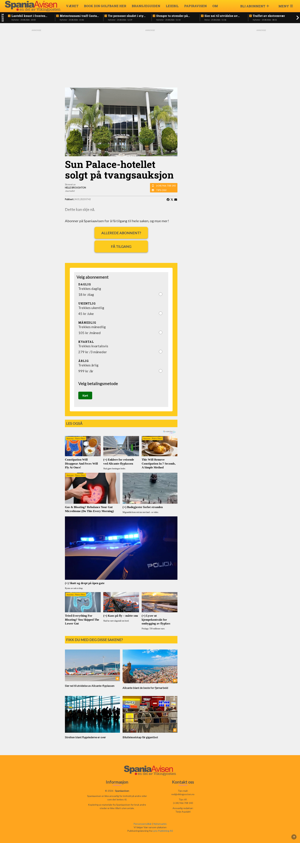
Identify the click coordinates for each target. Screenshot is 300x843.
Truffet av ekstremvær (269, 16)
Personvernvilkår (143, 823)
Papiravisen (195, 6)
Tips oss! (161, 190)
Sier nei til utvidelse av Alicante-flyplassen (221, 16)
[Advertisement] (36, 84)
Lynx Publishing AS (163, 830)
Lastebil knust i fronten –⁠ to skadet (28, 16)
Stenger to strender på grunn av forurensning (172, 16)
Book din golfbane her (105, 6)
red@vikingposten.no (182, 794)
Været (72, 6)
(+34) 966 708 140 (166, 185)
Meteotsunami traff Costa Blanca (78, 16)
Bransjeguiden (146, 6)
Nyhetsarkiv (160, 823)
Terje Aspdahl (182, 811)
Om (215, 6)
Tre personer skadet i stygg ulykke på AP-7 (127, 16)
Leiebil (172, 6)
